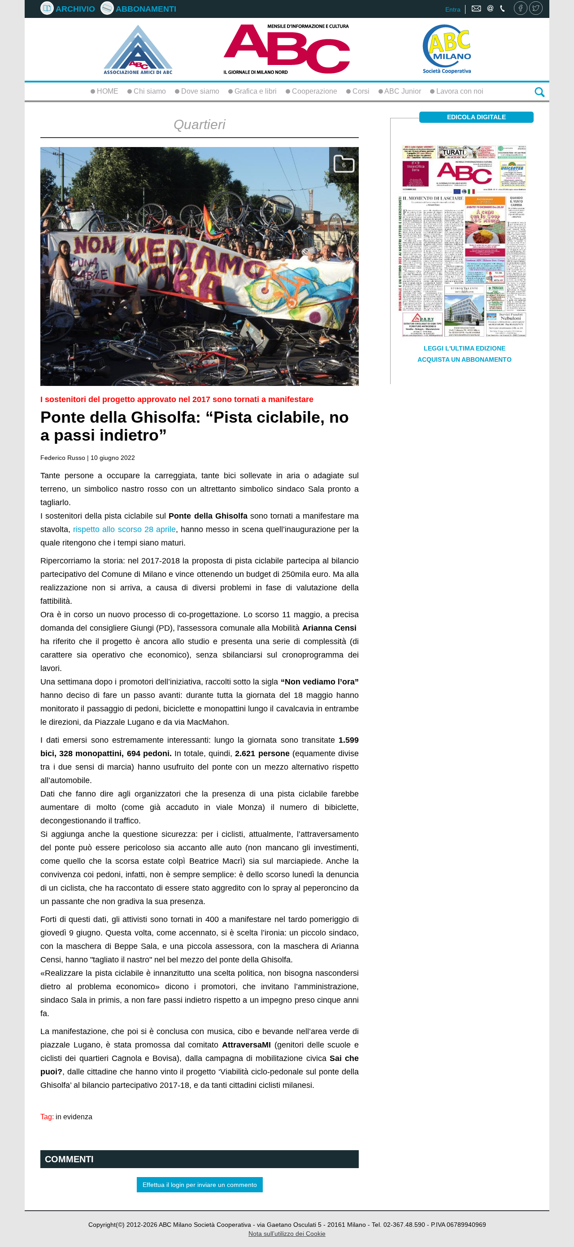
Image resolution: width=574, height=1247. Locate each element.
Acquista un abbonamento (464, 359)
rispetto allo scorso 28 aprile (124, 529)
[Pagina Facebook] (520, 8)
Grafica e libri (255, 91)
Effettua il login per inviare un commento (200, 1184)
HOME (106, 91)
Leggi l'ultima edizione (464, 348)
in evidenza (74, 1117)
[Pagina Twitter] (536, 8)
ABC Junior (402, 91)
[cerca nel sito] (540, 91)
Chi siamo (149, 91)
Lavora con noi (459, 91)
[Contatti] (489, 8)
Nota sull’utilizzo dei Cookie (287, 1233)
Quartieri (200, 124)
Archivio (74, 8)
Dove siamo (199, 91)
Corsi (360, 91)
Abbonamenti (145, 8)
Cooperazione (313, 91)
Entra (453, 9)
